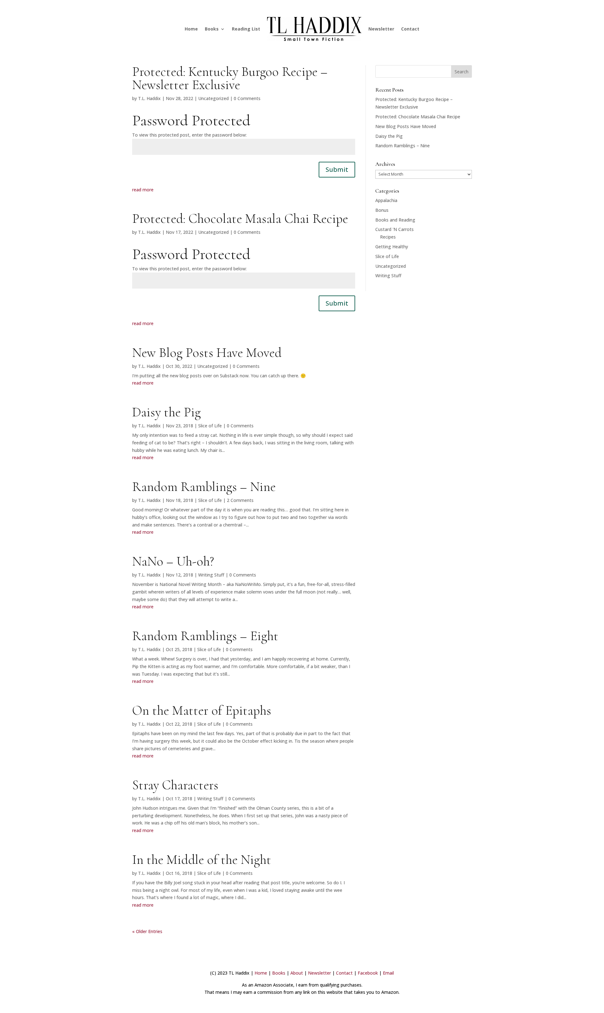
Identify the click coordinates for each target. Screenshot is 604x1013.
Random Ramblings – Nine (204, 487)
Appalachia (386, 200)
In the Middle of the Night (201, 860)
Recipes (388, 237)
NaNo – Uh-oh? (173, 561)
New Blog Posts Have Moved (207, 353)
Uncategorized (213, 98)
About (296, 973)
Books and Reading (395, 220)
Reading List (246, 29)
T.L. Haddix (149, 98)
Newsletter (381, 29)
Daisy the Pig (166, 412)
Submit (337, 169)
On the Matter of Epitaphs (201, 710)
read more (143, 190)
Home (191, 29)
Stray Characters (175, 785)
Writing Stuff (211, 575)
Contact (410, 29)
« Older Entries (147, 931)
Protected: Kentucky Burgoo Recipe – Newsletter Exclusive (229, 78)
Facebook (368, 973)
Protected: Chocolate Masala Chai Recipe (240, 219)
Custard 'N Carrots (394, 229)
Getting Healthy (391, 247)
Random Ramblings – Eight (205, 636)
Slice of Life (210, 426)
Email (388, 973)
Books (212, 29)
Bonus (382, 210)
